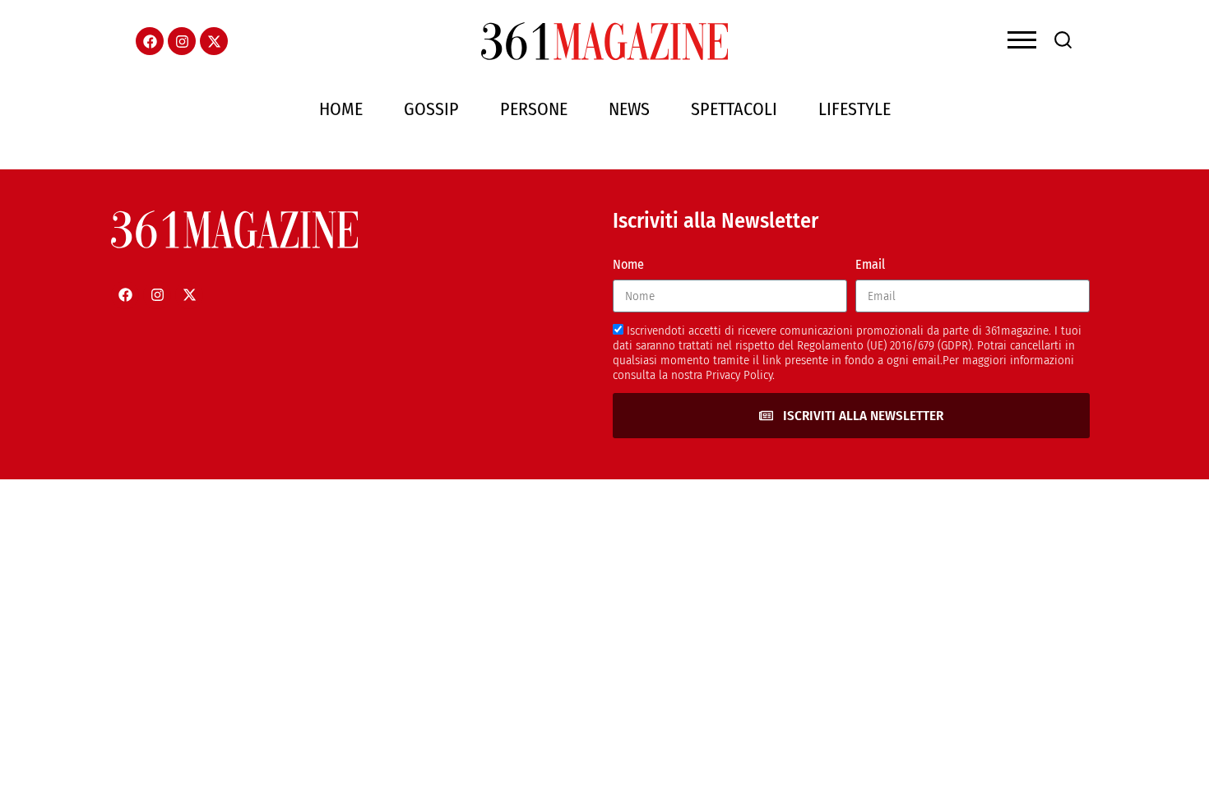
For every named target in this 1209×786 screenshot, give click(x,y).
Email (870, 264)
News (629, 109)
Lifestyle (854, 109)
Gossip (431, 109)
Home (341, 109)
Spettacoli (734, 109)
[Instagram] (182, 41)
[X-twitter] (214, 41)
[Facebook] (150, 41)
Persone (533, 109)
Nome (628, 264)
